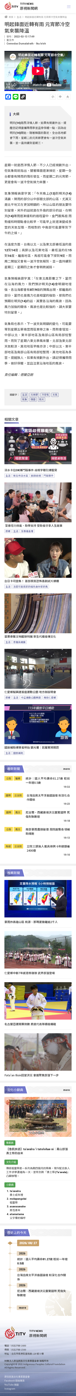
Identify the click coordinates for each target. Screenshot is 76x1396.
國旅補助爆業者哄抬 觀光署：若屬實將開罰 (31, 747)
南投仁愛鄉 (50, 697)
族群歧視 (36, 475)
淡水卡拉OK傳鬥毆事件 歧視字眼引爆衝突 (30, 470)
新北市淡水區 (20, 475)
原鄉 (7, 531)
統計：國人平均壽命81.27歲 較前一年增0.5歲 (48, 780)
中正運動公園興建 (31, 697)
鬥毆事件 (49, 475)
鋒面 (33, 399)
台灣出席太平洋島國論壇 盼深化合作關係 (48, 797)
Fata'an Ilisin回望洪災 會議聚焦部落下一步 (31, 1075)
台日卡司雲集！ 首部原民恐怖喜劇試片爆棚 (31, 581)
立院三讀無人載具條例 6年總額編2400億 (48, 848)
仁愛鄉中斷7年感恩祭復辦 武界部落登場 (29, 973)
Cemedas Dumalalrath (20, 43)
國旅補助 (18, 753)
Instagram (9, 1388)
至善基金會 (27, 531)
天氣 (54, 394)
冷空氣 (45, 394)
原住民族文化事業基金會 (17, 1376)
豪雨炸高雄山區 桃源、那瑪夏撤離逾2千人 (31, 922)
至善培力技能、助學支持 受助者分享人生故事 (33, 525)
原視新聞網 (29, 8)
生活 (24, 394)
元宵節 (34, 394)
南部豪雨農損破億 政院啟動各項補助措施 (48, 831)
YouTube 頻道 (11, 1384)
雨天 (41, 399)
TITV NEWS (27, 3)
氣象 (24, 399)
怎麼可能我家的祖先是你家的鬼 (30, 586)
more (22, 1307)
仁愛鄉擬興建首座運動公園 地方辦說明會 (30, 692)
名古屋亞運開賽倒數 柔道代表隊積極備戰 (30, 1024)
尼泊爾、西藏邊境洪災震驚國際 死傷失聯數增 (48, 814)
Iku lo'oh (41, 43)
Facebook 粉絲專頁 (14, 1380)
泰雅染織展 (19, 642)
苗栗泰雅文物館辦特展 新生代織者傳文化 (30, 636)
